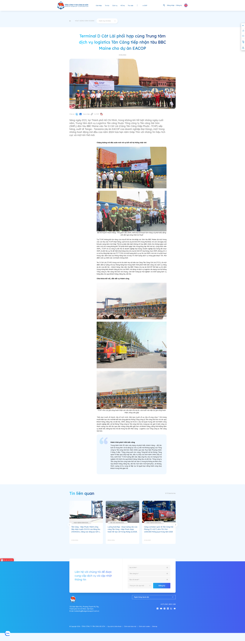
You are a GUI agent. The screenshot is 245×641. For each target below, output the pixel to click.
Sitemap (154, 626)
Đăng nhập (170, 5)
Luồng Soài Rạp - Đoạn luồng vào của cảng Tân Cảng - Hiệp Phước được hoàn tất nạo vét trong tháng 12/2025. (122, 529)
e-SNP (145, 5)
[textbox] (107, 20)
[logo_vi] (73, 5)
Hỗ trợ (122, 5)
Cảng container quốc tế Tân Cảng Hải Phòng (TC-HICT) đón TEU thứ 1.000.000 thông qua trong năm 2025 (158, 529)
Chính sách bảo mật (130, 626)
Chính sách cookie (144, 626)
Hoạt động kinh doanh (82, 522)
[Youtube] (161, 608)
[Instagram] (164, 608)
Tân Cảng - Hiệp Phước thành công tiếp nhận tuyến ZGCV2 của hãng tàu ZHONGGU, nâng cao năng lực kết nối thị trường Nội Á (86, 529)
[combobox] (107, 20)
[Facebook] (80, 114)
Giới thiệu (99, 5)
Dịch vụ (114, 5)
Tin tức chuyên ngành (117, 522)
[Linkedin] (168, 608)
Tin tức (107, 5)
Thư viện (130, 5)
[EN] (186, 5)
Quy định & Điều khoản (114, 626)
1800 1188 (172, 604)
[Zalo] (77, 114)
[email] (175, 608)
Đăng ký (179, 5)
